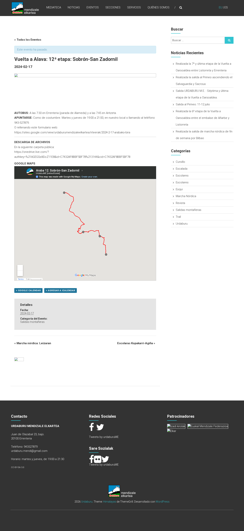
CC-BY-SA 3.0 (17, 467)
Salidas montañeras (32, 321)
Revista (180, 203)
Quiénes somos (158, 7)
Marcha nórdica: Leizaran (32, 343)
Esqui (179, 189)
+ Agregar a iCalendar (60, 290)
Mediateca (53, 7)
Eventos (93, 7)
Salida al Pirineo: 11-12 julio (193, 104)
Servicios (134, 7)
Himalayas (109, 501)
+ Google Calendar (28, 290)
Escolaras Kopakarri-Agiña (136, 343)
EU (220, 7)
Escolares (182, 175)
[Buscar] (229, 40)
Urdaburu (182, 223)
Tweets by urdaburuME (104, 437)
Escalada (181, 168)
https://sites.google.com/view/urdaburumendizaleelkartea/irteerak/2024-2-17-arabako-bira (72, 132)
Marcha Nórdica (186, 196)
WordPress (162, 501)
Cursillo (180, 162)
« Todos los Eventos (27, 39)
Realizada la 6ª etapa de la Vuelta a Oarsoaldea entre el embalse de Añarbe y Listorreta (202, 118)
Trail (178, 216)
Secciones (112, 7)
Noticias (74, 7)
